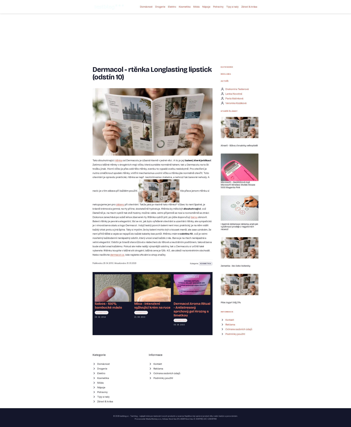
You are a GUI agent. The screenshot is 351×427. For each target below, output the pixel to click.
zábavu (120, 204)
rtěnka (118, 160)
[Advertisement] (175, 34)
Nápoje (206, 6)
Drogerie (160, 6)
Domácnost (146, 6)
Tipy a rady (232, 6)
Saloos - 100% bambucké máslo (108, 305)
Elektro (172, 6)
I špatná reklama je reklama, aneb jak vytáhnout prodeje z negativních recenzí (239, 227)
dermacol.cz (117, 254)
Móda (196, 6)
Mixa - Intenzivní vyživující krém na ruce (152, 305)
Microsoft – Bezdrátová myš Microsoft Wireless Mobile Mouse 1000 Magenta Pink (238, 185)
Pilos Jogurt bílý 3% (231, 302)
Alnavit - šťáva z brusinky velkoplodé (239, 145)
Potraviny (218, 6)
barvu (194, 217)
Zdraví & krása (249, 6)
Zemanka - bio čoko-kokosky (235, 266)
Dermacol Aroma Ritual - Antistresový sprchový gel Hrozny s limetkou (192, 309)
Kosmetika (184, 6)
